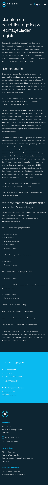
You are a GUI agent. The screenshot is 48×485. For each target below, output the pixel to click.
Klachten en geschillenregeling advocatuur (17, 457)
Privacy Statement (8, 451)
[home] (10, 4)
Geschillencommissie (20, 104)
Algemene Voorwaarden (10, 454)
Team (30, 4)
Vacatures (5, 460)
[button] (39, 4)
